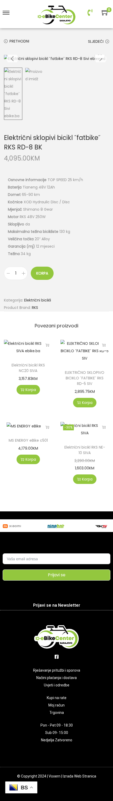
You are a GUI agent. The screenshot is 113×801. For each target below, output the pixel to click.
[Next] (100, 58)
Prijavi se (56, 575)
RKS (35, 307)
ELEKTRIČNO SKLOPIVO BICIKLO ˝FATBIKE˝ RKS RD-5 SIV (84, 378)
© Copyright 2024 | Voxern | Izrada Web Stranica (56, 776)
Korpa (42, 273)
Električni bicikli (37, 300)
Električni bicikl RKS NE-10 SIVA (84, 450)
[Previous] (12, 58)
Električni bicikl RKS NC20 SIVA (28, 367)
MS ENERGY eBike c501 (28, 440)
